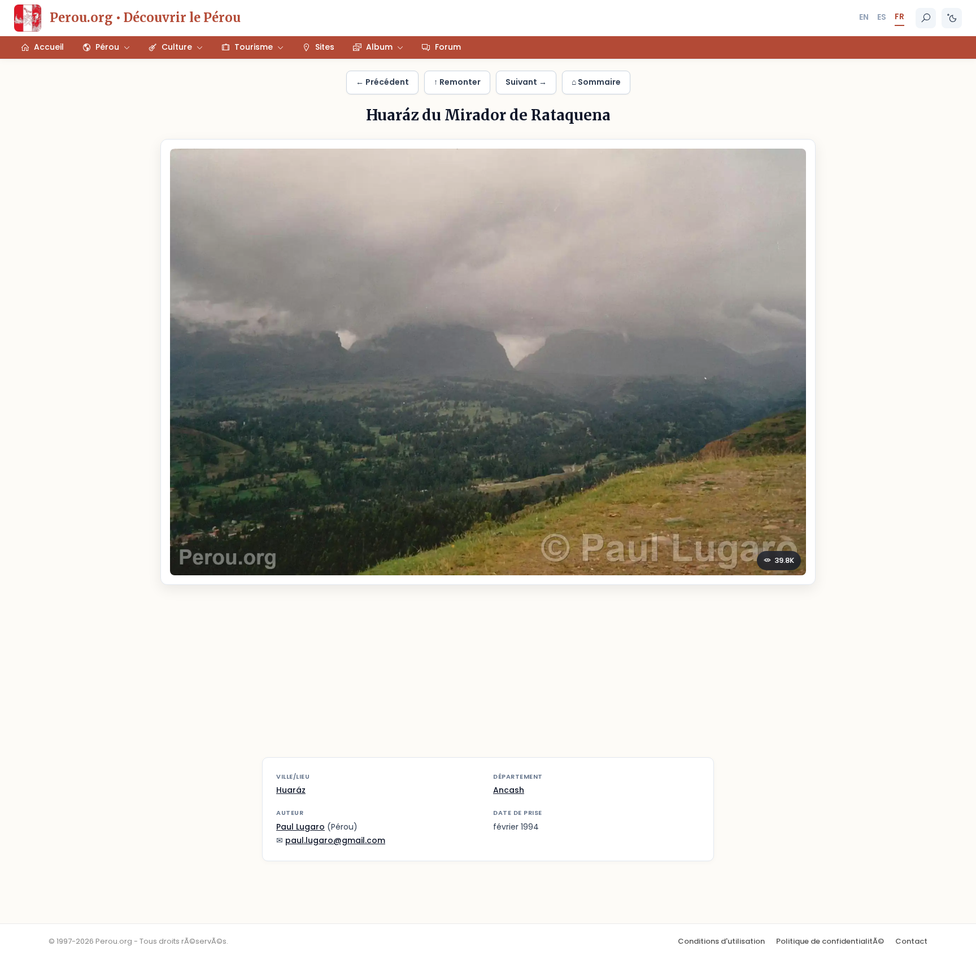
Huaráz (291, 790)
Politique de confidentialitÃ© (830, 941)
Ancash (508, 790)
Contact (911, 941)
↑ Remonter (457, 82)
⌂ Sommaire (596, 82)
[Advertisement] (488, 678)
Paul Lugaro (300, 826)
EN (864, 17)
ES (881, 17)
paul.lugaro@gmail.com (335, 840)
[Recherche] (926, 18)
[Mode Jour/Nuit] (952, 18)
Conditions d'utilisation (721, 941)
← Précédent (382, 82)
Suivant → (526, 82)
